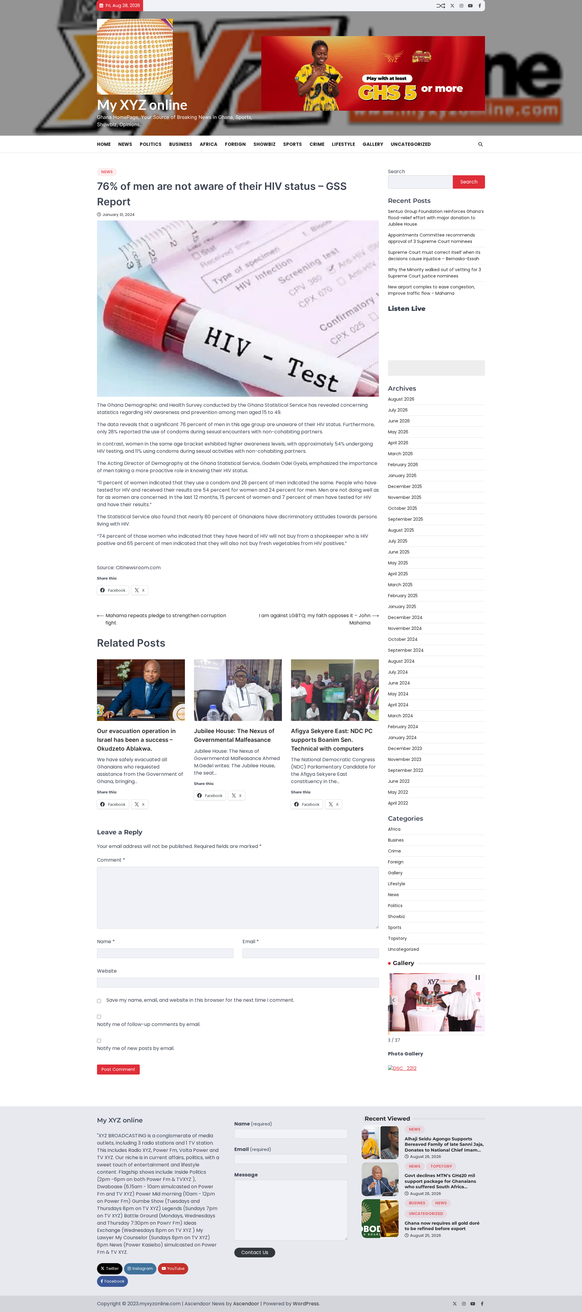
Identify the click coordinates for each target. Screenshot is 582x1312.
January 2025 (402, 607)
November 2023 (404, 760)
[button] (393, 1000)
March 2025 (400, 585)
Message (246, 1174)
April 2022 (398, 803)
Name (106, 941)
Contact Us (254, 1252)
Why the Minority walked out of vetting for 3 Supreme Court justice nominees (434, 273)
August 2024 (401, 661)
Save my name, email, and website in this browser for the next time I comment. (200, 1000)
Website (107, 970)
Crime (316, 144)
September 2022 (405, 771)
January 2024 (402, 738)
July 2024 (398, 672)
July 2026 (398, 410)
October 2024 (403, 640)
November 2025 (404, 498)
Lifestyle (343, 144)
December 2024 (405, 618)
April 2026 (398, 443)
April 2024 (398, 705)
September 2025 (405, 519)
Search (396, 171)
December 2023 (405, 749)
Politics (151, 144)
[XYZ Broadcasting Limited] (402, 1068)
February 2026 (403, 465)
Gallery (373, 144)
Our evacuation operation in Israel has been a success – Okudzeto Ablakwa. (136, 740)
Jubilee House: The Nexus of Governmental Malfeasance (234, 735)
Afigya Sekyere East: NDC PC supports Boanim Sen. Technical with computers (332, 740)
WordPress (306, 1303)
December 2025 (405, 487)
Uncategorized (411, 144)
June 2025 (399, 552)
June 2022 (399, 782)
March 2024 (400, 716)
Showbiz (264, 144)
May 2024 (398, 694)
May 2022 (398, 792)
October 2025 (402, 509)
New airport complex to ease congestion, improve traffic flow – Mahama (431, 290)
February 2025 (403, 596)
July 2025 (397, 541)
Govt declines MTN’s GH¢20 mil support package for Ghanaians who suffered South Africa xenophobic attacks (440, 1184)
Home (104, 144)
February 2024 (403, 727)
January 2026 (402, 476)
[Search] (480, 144)
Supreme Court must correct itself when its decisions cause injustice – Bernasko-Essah (434, 255)
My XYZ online (142, 104)
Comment (111, 859)
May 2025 (398, 563)
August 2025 (401, 530)
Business (180, 144)
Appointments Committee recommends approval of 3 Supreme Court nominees (431, 238)
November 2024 (405, 629)
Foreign (235, 144)
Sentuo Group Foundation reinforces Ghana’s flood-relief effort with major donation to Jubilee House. (436, 217)
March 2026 (400, 454)
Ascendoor (246, 1303)
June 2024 (399, 683)
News (125, 144)
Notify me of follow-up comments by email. (148, 1024)
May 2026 (398, 432)
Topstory (397, 939)
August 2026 (401, 399)
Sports (292, 144)
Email (250, 941)
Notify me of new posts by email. (135, 1048)
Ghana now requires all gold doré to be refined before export (442, 1226)
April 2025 (398, 574)
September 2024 (406, 651)
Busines (396, 840)
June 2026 (399, 421)
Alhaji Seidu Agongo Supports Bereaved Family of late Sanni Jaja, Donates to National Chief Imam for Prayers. (444, 1147)
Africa (208, 144)
